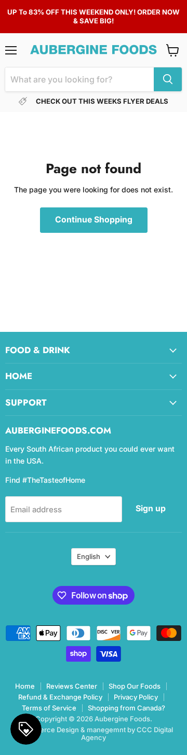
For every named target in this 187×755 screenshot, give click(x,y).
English (88, 556)
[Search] (168, 79)
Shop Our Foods (135, 686)
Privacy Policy (136, 697)
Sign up (151, 508)
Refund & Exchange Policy (60, 697)
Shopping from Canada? (126, 708)
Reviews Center (71, 686)
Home (25, 686)
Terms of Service (49, 708)
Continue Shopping (93, 220)
